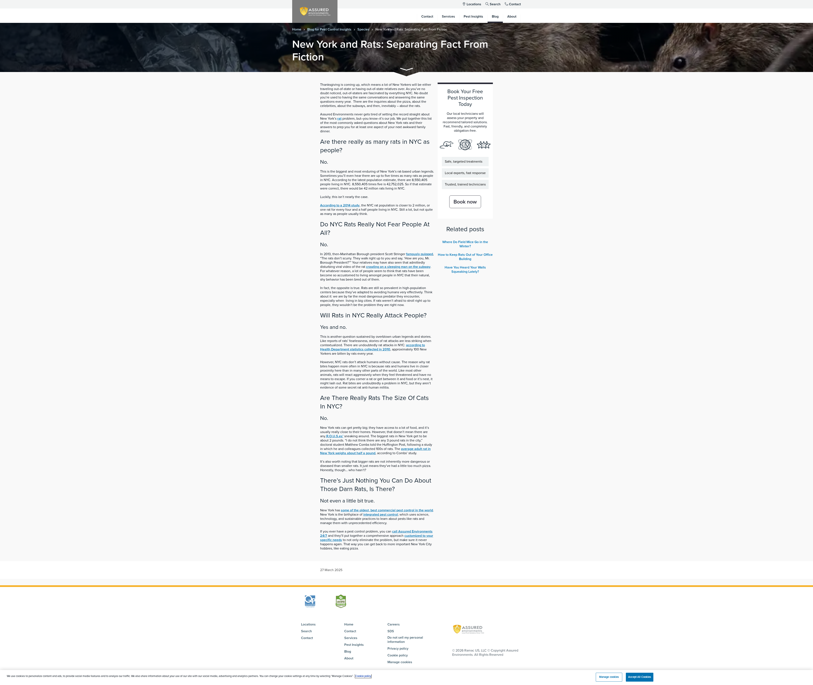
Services (350, 638)
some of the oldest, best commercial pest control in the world (387, 510)
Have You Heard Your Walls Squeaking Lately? (465, 269)
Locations (474, 4)
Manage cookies (399, 662)
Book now (465, 202)
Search (495, 4)
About (348, 658)
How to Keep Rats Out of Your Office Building (465, 257)
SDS (390, 631)
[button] (406, 70)
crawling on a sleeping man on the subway (398, 267)
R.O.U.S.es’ (334, 436)
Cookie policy (397, 655)
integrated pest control (380, 514)
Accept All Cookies (639, 677)
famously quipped (419, 254)
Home (296, 29)
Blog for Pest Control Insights (329, 29)
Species (363, 29)
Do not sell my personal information (405, 639)
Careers (393, 624)
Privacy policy (397, 648)
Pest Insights (354, 645)
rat (339, 118)
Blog (347, 651)
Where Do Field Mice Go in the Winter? (465, 244)
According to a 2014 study (339, 205)
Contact (515, 4)
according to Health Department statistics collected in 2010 (372, 347)
